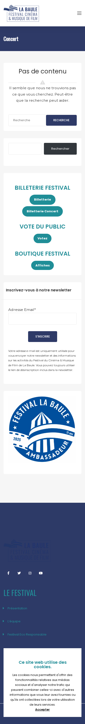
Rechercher (60, 148)
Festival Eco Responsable (27, 634)
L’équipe (14, 621)
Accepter (42, 710)
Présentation (17, 608)
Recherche (61, 120)
